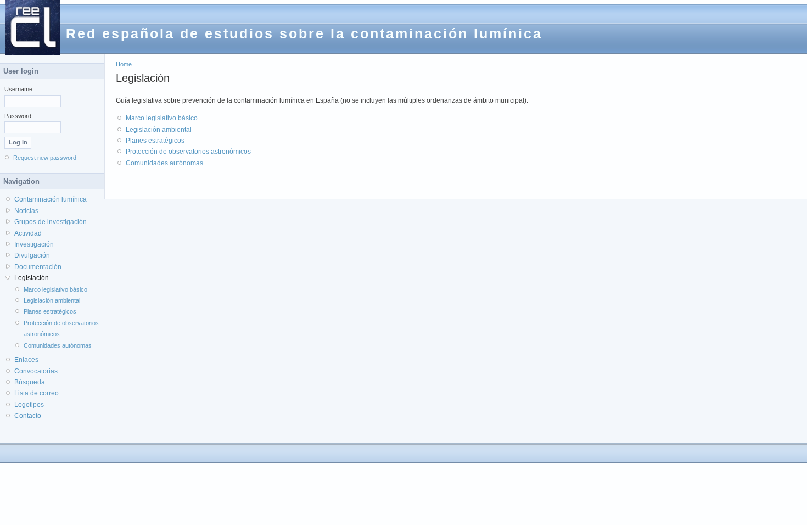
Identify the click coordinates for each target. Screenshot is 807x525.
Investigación (34, 244)
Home (124, 64)
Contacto (27, 416)
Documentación (37, 267)
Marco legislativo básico (162, 118)
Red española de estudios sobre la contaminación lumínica (304, 33)
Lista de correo (36, 393)
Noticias (26, 211)
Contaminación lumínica (50, 199)
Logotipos (29, 405)
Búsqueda (29, 382)
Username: (19, 89)
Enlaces (26, 360)
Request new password (44, 157)
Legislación (31, 278)
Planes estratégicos (155, 140)
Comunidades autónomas (164, 163)
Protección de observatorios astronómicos (188, 151)
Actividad (28, 233)
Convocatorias (36, 371)
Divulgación (32, 255)
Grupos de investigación (50, 222)
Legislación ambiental (159, 129)
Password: (18, 116)
